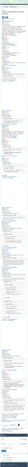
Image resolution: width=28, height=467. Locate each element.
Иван (3, 20)
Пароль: (3, 443)
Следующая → (13, 424)
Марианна (4, 421)
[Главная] (1, 6)
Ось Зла (18, 420)
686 (9, 25)
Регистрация (24, 439)
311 (9, 162)
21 (9, 130)
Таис (3, 157)
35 (9, 61)
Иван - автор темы (6, 67)
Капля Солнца (5, 125)
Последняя (4, 425)
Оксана (4, 46)
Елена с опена (5, 56)
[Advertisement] (14, 96)
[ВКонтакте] (3, 17)
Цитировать (14, 35)
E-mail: (3, 439)
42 (8, 24)
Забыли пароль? (23, 443)
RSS (3, 10)
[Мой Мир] (7, 17)
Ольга (3, 36)
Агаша (9, 421)
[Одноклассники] (5, 17)
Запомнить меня (7, 448)
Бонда (14, 420)
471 (9, 42)
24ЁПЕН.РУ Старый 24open (7, 464)
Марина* (23, 420)
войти (9, 429)
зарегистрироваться (7, 430)
